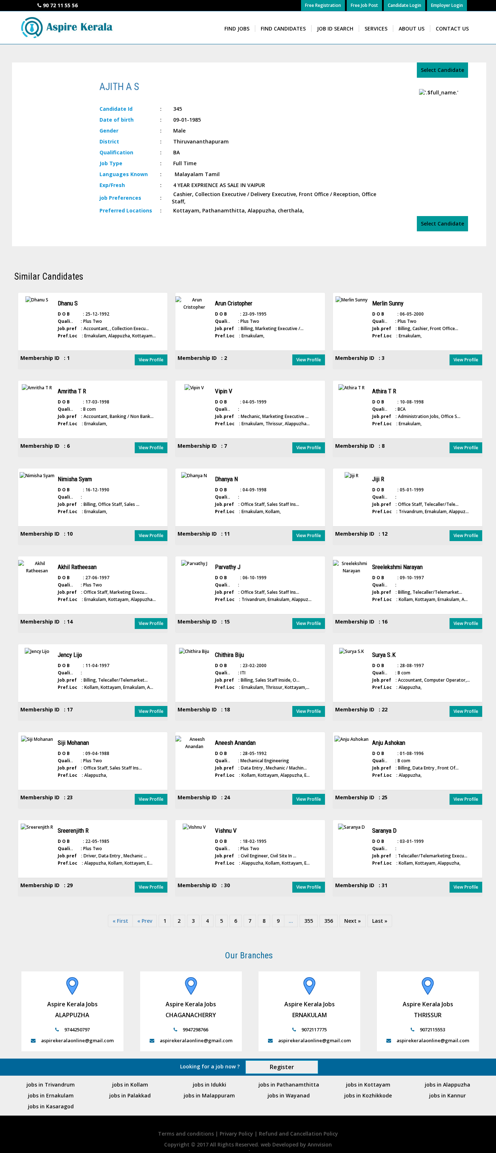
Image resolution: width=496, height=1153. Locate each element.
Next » (352, 920)
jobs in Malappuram (209, 1095)
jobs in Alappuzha (447, 1084)
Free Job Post (364, 5)
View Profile (151, 360)
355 (308, 920)
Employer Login (447, 5)
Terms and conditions (186, 1133)
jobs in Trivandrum (51, 1084)
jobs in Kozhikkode (368, 1095)
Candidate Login (404, 5)
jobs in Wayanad (289, 1095)
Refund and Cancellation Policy (298, 1133)
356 (328, 920)
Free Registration (323, 5)
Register (282, 1067)
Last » (379, 920)
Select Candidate (442, 69)
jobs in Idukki (209, 1084)
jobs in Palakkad (130, 1095)
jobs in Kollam (130, 1084)
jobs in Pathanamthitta (289, 1084)
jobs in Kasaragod (51, 1106)
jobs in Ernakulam (51, 1095)
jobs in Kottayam (368, 1084)
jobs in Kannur (447, 1095)
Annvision (320, 1144)
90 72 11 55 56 (60, 5)
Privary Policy (237, 1133)
